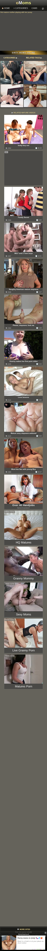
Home (7, 8)
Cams (34, 8)
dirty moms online (23, 53)
